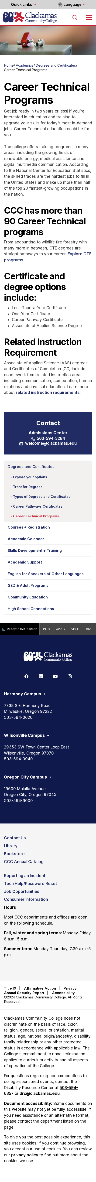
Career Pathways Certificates (37, 506)
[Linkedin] (41, 676)
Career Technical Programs (36, 516)
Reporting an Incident (24, 875)
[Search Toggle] (75, 17)
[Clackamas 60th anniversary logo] (48, 657)
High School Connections (31, 608)
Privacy (70, 988)
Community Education (28, 597)
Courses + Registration (29, 527)
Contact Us (15, 838)
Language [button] (73, 4)
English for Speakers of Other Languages (46, 573)
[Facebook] (26, 676)
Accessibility (63, 993)
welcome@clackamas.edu (51, 443)
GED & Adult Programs (28, 585)
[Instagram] (69, 676)
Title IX (10, 988)
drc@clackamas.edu (40, 1093)
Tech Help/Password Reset (30, 883)
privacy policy (24, 1155)
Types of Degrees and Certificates (41, 497)
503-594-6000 (18, 800)
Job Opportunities (21, 891)
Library (10, 846)
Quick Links (22, 4)
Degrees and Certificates (56, 65)
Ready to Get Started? (22, 629)
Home (9, 65)
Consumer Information (26, 899)
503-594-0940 (18, 759)
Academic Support (25, 562)
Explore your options (30, 477)
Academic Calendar (26, 538)
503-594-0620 (18, 717)
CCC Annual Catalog (24, 861)
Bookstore (14, 853)
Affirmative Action (40, 988)
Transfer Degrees (27, 487)
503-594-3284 (51, 438)
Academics (25, 65)
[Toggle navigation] (89, 17)
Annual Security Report (24, 993)
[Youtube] (55, 676)
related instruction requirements (48, 392)
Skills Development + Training (35, 550)
